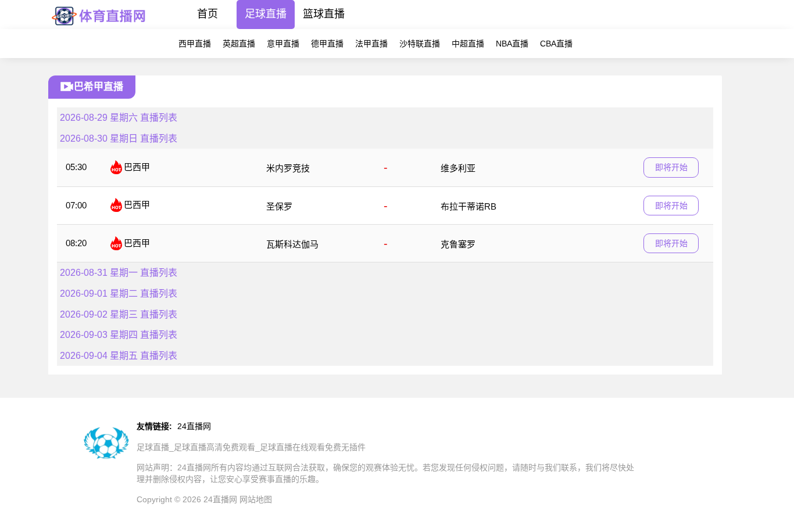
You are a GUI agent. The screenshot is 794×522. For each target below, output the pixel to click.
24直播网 (194, 426)
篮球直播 (324, 14)
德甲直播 (327, 43)
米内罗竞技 (288, 168)
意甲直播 (283, 43)
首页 (207, 14)
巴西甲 (137, 167)
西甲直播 (194, 43)
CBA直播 (556, 43)
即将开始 (671, 167)
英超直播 (239, 43)
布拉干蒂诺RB (468, 206)
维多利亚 (458, 168)
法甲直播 (371, 43)
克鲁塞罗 (458, 244)
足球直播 (266, 14)
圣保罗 (279, 206)
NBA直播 (512, 43)
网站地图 (255, 499)
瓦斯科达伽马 (292, 244)
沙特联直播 (419, 43)
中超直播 (468, 43)
